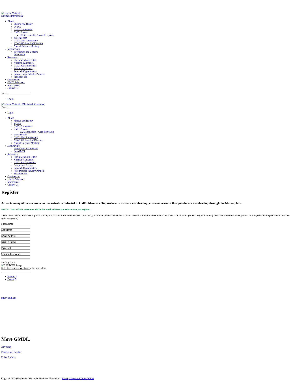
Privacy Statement (71, 378)
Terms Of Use (87, 378)
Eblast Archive (8, 357)
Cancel (10, 279)
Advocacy (6, 346)
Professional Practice (11, 352)
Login (10, 99)
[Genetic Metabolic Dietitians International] (14, 16)
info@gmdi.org (8, 297)
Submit (11, 276)
